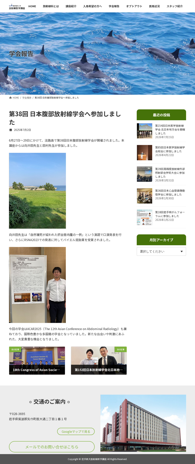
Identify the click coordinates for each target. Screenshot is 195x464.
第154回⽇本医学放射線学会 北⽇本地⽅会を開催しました (170, 129)
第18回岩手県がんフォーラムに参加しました (170, 214)
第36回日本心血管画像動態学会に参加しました (170, 192)
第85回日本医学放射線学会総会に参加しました (170, 149)
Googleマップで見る (76, 431)
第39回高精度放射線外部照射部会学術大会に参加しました (170, 172)
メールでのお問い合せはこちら (51, 447)
